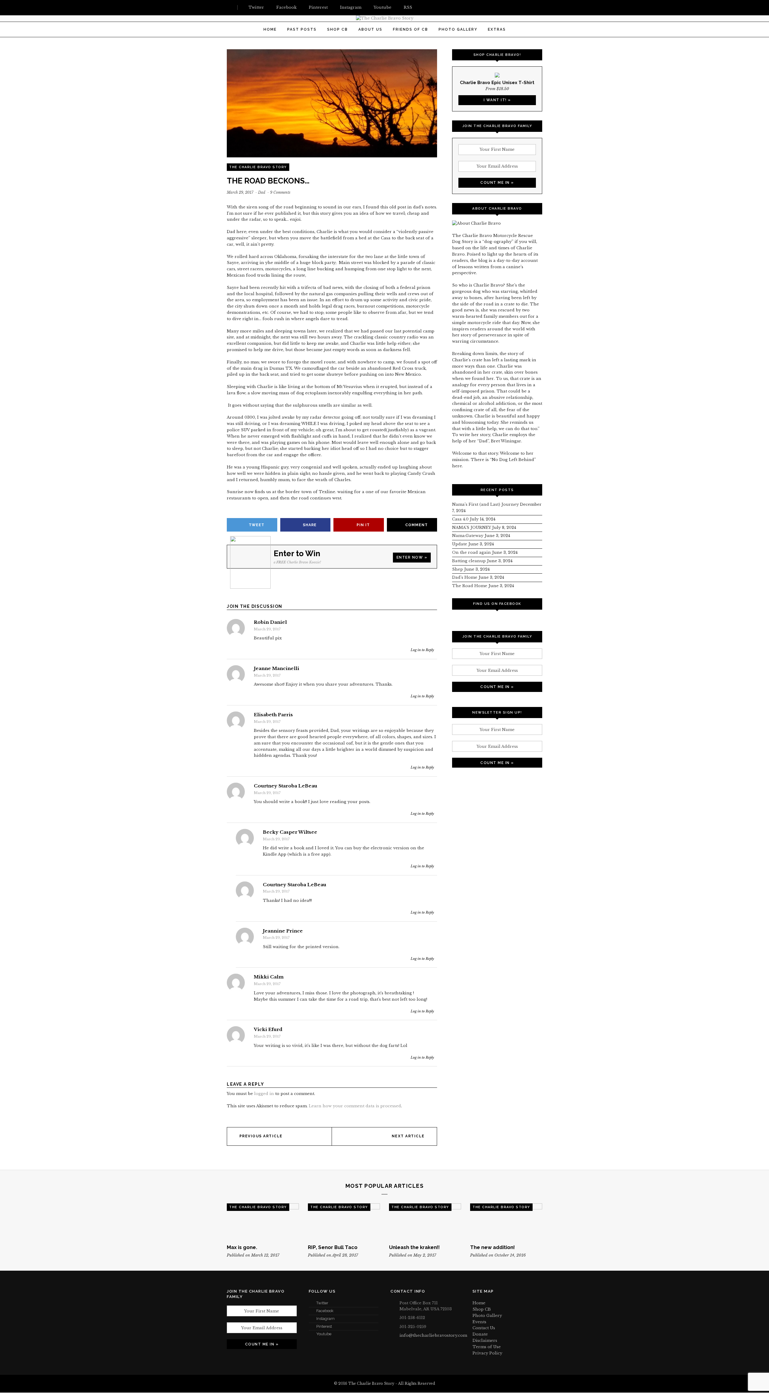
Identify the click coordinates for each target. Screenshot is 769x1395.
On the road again (471, 552)
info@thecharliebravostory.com (433, 1335)
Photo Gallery (458, 29)
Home (270, 29)
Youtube (323, 1334)
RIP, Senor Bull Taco (332, 1247)
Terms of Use (487, 1346)
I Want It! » (497, 100)
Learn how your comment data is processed (355, 1105)
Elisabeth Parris (273, 714)
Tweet (256, 525)
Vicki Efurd (268, 1029)
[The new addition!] (506, 1221)
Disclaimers (485, 1340)
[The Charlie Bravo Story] (384, 18)
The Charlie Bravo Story (258, 167)
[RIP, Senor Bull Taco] (344, 1221)
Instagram (325, 1318)
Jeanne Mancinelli (276, 668)
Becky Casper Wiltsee (290, 832)
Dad (261, 192)
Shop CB (337, 29)
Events (479, 1321)
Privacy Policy (487, 1353)
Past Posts (302, 29)
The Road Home (469, 585)
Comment (416, 525)
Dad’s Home (464, 577)
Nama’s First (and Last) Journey (485, 504)
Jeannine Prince (283, 931)
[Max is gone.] (263, 1221)
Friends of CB (410, 29)
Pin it (363, 525)
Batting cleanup (469, 560)
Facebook (324, 1311)
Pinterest (324, 1326)
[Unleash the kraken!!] (425, 1221)
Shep (457, 569)
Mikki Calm (269, 977)
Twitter (322, 1303)
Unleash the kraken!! (414, 1247)
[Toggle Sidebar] (229, 7)
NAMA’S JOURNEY (471, 527)
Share (310, 525)
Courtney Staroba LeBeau (285, 786)
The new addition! (492, 1247)
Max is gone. (242, 1247)
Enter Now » (412, 557)
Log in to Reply (422, 650)
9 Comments (280, 192)
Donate (480, 1334)
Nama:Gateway (467, 535)
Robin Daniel (270, 622)
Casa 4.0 (460, 519)
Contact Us (484, 1327)
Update (459, 544)
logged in (264, 1093)
